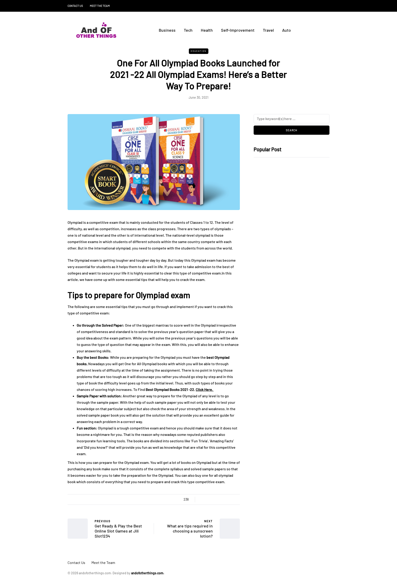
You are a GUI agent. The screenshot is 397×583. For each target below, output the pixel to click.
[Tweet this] (208, 499)
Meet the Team (100, 5)
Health (207, 30)
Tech (188, 30)
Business (167, 30)
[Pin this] (225, 499)
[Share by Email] (237, 499)
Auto (286, 30)
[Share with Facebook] (202, 499)
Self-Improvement (238, 30)
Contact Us (75, 5)
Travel (268, 30)
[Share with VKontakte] (231, 499)
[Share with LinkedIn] (220, 499)
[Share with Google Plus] (214, 499)
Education (199, 51)
